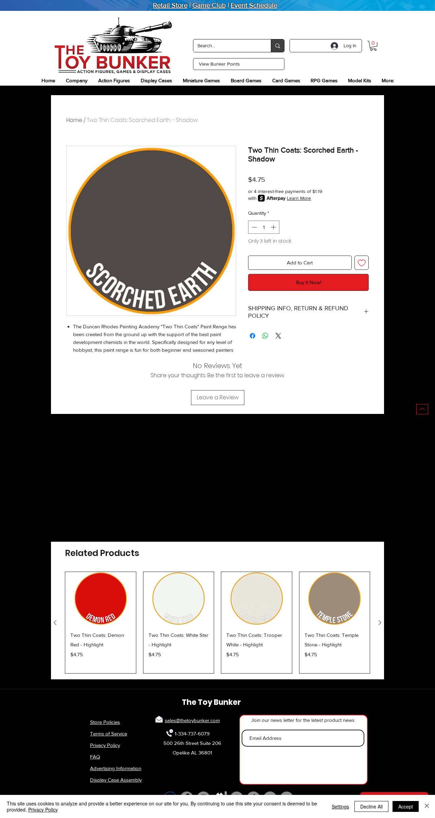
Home (74, 120)
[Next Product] (380, 623)
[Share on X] (278, 336)
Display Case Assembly (116, 780)
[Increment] (274, 227)
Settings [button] (340, 806)
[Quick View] (100, 598)
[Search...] (277, 45)
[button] (373, 46)
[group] (217, 622)
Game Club (209, 5)
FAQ (95, 757)
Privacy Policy (105, 745)
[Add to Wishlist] (361, 263)
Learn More (299, 198)
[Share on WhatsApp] (265, 336)
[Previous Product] (55, 623)
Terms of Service (108, 733)
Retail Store (170, 5)
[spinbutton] (263, 227)
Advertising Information (115, 768)
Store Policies (105, 722)
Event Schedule (254, 5)
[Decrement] (253, 227)
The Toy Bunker (211, 702)
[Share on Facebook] (252, 336)
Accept (405, 806)
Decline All (371, 806)
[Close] (427, 806)
